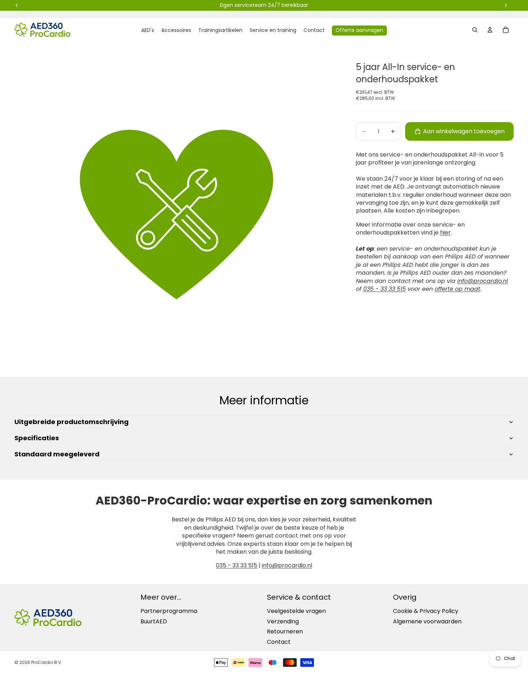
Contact (279, 642)
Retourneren (285, 631)
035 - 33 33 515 (384, 289)
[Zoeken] (475, 30)
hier (445, 233)
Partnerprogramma (168, 611)
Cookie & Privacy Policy (425, 611)
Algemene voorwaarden (427, 621)
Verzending (283, 621)
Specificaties (36, 437)
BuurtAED (153, 621)
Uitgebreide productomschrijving (71, 421)
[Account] (490, 30)
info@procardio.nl (287, 565)
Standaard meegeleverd (56, 454)
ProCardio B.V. (46, 662)
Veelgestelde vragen (296, 611)
